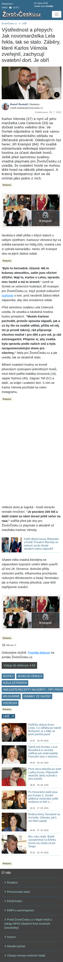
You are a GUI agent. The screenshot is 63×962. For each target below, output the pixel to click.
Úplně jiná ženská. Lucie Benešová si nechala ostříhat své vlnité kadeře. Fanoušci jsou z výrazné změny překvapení (43, 753)
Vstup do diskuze (19, 665)
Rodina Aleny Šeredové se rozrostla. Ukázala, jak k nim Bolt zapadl (44, 817)
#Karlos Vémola (30, 676)
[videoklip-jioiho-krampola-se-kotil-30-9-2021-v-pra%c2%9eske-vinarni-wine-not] (17, 202)
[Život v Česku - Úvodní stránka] (22, 14)
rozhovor (7, 295)
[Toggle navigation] (56, 14)
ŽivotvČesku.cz (9, 23)
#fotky (8, 676)
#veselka (10, 703)
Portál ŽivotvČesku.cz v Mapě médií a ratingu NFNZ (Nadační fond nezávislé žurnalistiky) (28, 923)
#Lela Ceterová (15, 682)
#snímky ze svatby (37, 696)
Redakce (12, 882)
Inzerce (11, 937)
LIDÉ (24, 23)
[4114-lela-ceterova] (46, 202)
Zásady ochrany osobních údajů (25, 955)
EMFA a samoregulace (20, 910)
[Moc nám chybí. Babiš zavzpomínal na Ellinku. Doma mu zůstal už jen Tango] (14, 844)
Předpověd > (7, 4)
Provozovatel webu (18, 891)
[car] (46, 218)
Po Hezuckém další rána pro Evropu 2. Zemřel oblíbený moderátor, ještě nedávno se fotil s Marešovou (43, 798)
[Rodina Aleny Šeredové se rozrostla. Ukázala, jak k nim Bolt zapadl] (14, 821)
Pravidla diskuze (39, 652)
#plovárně (11, 696)
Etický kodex (14, 901)
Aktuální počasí (15, 946)
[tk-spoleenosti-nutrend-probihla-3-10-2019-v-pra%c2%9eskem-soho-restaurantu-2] (17, 218)
